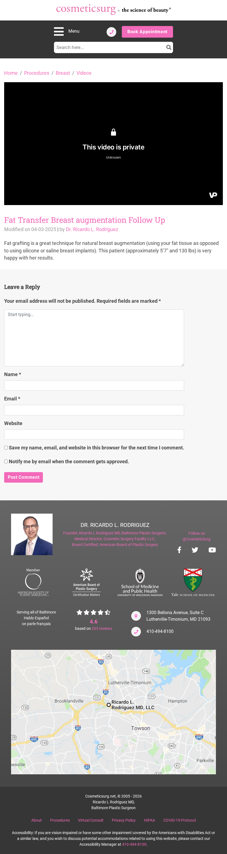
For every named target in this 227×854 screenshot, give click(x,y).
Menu (73, 31)
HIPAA (149, 820)
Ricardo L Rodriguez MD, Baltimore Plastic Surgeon (122, 533)
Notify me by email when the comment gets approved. (68, 461)
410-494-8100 (160, 631)
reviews (102, 628)
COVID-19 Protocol (179, 820)
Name (12, 374)
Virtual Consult (91, 820)
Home (11, 73)
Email (12, 399)
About (36, 820)
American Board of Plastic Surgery (128, 544)
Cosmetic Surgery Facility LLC (129, 539)
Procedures (36, 73)
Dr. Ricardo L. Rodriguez (92, 229)
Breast (63, 73)
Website (13, 423)
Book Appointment (147, 31)
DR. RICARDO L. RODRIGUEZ (115, 525)
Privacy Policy (124, 820)
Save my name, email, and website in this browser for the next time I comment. (96, 448)
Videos (83, 73)
